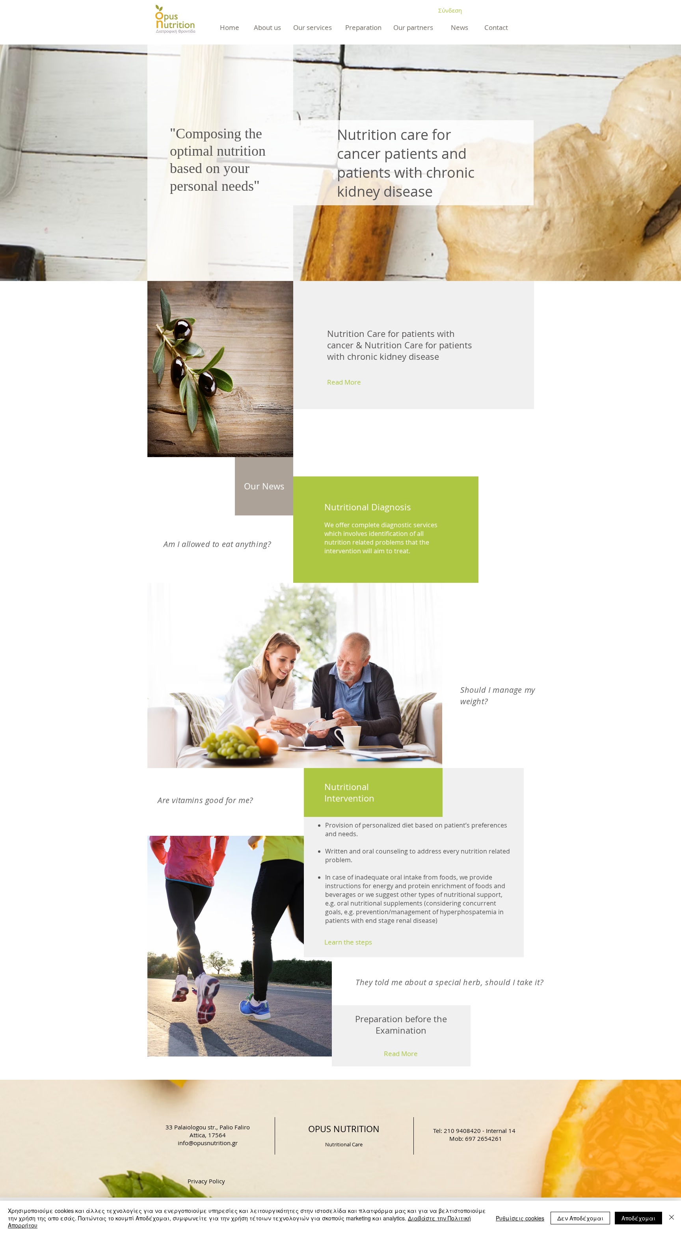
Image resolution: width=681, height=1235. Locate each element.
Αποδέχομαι (638, 1218)
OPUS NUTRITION (344, 1129)
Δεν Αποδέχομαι (580, 1218)
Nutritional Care (344, 1144)
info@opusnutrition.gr (208, 1143)
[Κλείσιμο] (671, 1218)
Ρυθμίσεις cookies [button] (520, 1218)
